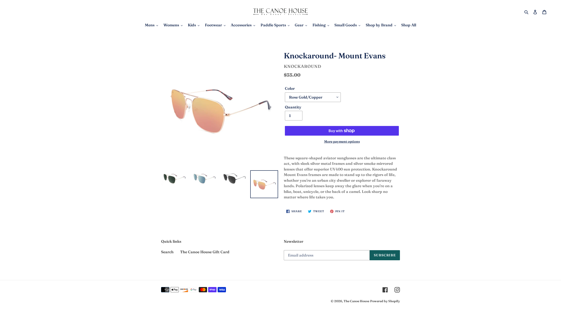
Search (167, 252)
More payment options (342, 141)
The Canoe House (356, 301)
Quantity (293, 107)
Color (290, 88)
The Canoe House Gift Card (204, 252)
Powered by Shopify (385, 301)
